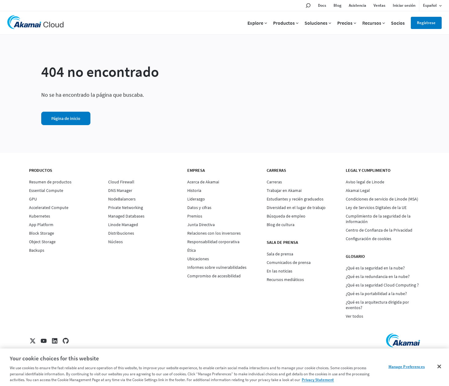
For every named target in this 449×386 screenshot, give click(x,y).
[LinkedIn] (54, 341)
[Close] (439, 366)
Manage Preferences (407, 366)
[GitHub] (65, 341)
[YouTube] (43, 341)
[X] (32, 341)
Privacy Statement (318, 379)
